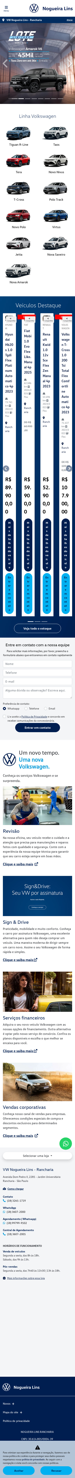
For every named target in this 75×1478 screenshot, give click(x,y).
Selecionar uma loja (36, 1081)
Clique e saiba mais (18, 789)
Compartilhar (11, 246)
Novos (6, 1403)
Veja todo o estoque (37, 554)
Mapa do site (10, 1412)
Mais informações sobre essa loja (26, 1203)
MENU (6, 11)
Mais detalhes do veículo (9, 470)
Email (52, 634)
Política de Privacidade (34, 642)
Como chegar (16, 1114)
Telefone (34, 634)
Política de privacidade (16, 1420)
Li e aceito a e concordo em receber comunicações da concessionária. (36, 644)
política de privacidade (33, 1459)
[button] (5, 26)
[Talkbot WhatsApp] (65, 1143)
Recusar (56, 1470)
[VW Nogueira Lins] (51, 8)
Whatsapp (13, 634)
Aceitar (18, 1470)
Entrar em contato (9, 519)
